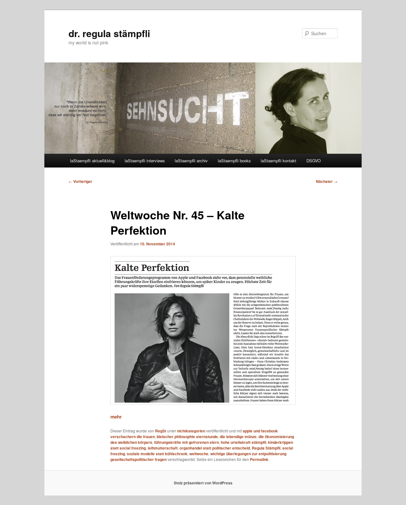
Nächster (326, 181)
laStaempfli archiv (191, 161)
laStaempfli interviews (145, 161)
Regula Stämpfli (266, 448)
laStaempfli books (234, 161)
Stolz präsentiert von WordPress (203, 483)
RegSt (160, 431)
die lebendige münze (238, 436)
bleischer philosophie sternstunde (187, 436)
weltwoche (198, 453)
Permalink (259, 459)
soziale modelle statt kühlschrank (157, 453)
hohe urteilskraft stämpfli (243, 442)
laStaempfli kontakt (278, 161)
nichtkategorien (191, 431)
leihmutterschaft (163, 448)
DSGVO (313, 161)
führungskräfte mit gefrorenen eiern (186, 442)
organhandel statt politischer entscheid (215, 448)
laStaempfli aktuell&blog (92, 161)
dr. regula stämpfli (109, 33)
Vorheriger (80, 181)
